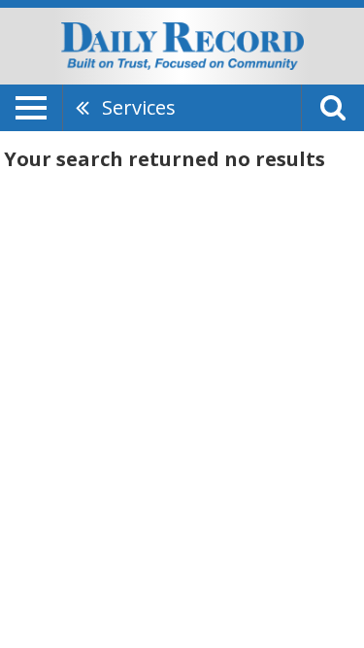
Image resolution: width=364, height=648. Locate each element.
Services (139, 107)
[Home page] (182, 44)
